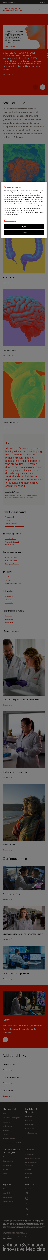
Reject (24, 227)
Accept (24, 233)
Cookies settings (10, 221)
